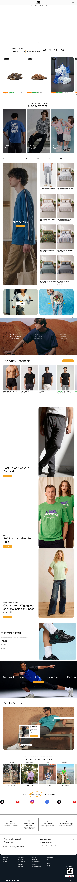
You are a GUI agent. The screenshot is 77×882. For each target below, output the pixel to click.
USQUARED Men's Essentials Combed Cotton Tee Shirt (64, 392)
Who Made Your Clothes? (36, 866)
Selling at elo (5, 862)
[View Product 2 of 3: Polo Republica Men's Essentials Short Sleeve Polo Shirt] (53, 720)
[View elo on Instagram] (4, 880)
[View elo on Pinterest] (15, 880)
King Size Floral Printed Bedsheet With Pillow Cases (47, 220)
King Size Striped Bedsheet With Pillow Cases (65, 251)
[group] (38, 6)
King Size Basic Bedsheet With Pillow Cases (64, 282)
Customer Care (21, 857)
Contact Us (5, 857)
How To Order (20, 859)
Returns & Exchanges (21, 862)
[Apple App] (70, 873)
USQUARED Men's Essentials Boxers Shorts (10, 392)
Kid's (4, 648)
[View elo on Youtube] (17, 880)
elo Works (5, 861)
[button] (70, 2)
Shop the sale (15, 54)
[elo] (38, 2)
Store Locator (34, 859)
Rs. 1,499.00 (23, 395)
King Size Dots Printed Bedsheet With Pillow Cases (65, 189)
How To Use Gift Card (21, 861)
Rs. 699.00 (5, 395)
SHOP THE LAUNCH (63, 338)
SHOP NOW (58, 32)
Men (4, 641)
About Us (34, 857)
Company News (35, 864)
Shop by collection (14, 338)
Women (5, 645)
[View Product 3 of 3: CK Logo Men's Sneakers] (19, 745)
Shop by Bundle (20, 303)
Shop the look (11, 785)
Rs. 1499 (7, 546)
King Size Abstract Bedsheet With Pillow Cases (48, 282)
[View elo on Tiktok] (6, 880)
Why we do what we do (36, 861)
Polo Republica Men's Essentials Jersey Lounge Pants (34, 728)
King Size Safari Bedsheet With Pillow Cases (47, 251)
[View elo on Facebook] (9, 880)
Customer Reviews (35, 862)
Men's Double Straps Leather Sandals (13, 93)
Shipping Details (20, 864)
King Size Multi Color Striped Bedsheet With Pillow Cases (64, 220)
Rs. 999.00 (41, 395)
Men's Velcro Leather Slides (37, 93)
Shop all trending (68, 360)
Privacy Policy (20, 866)
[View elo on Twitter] (12, 880)
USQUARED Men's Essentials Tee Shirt (47, 392)
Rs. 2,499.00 (42, 284)
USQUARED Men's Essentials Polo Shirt (28, 392)
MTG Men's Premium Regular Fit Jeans (47, 189)
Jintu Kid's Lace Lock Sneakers (61, 93)
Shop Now (20, 226)
